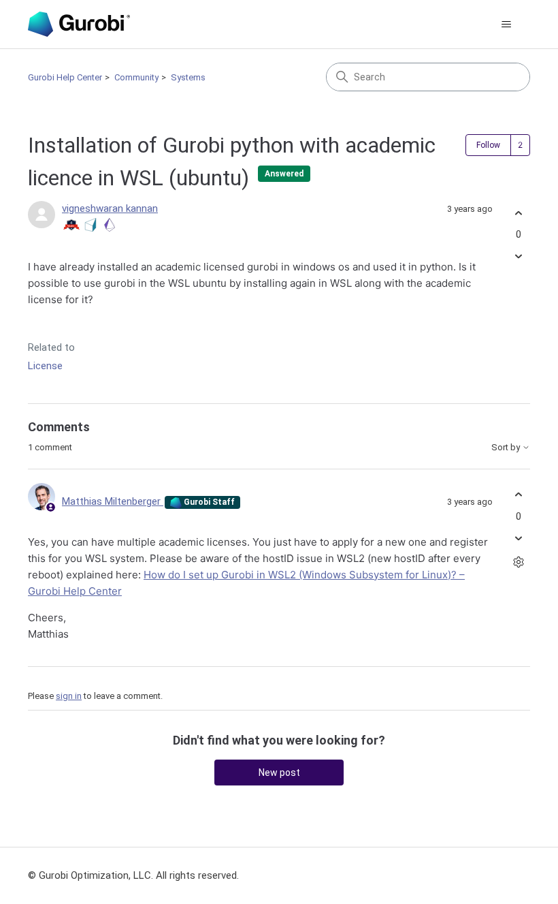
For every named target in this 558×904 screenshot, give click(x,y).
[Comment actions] (518, 562)
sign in (69, 696)
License (45, 366)
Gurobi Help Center (65, 77)
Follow (488, 145)
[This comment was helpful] (518, 495)
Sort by (506, 447)
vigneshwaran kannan (110, 208)
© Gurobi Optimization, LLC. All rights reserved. (133, 875)
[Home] (79, 24)
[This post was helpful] (518, 213)
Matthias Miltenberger (112, 501)
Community (136, 77)
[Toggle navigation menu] (506, 24)
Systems (188, 77)
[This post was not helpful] (518, 256)
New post (279, 772)
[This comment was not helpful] (518, 538)
